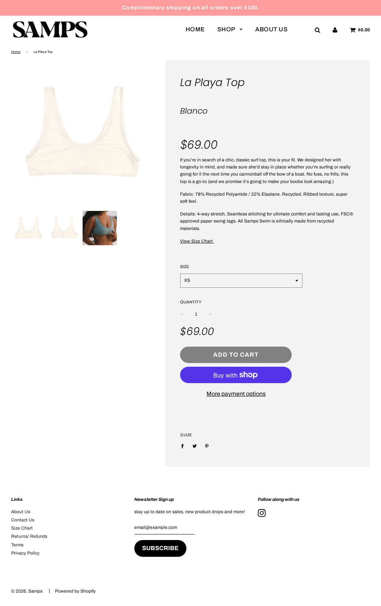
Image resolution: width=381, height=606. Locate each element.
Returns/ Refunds (29, 536)
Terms (17, 544)
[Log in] (335, 29)
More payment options (236, 394)
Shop (227, 29)
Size (184, 266)
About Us (20, 511)
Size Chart (22, 528)
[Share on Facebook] (184, 446)
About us (271, 29)
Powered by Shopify (75, 591)
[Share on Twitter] (194, 446)
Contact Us (22, 520)
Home (195, 29)
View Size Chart (197, 241)
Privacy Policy (25, 553)
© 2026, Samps (26, 591)
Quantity (190, 302)
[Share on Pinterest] (206, 446)
